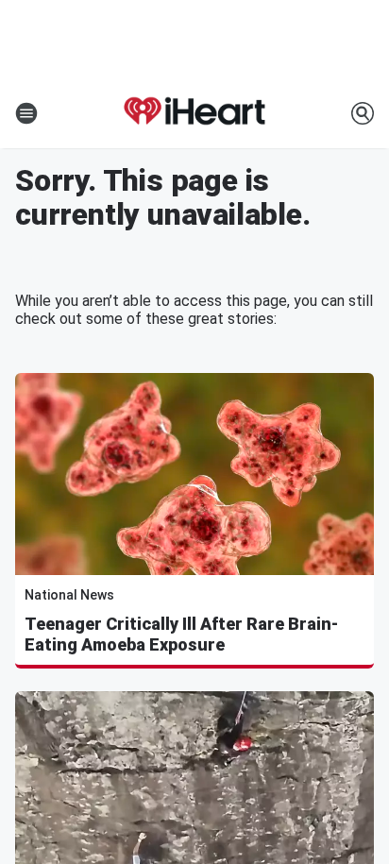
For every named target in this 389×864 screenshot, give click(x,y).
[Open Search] (362, 113)
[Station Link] (194, 113)
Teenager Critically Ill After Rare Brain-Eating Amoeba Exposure (181, 634)
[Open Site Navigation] (26, 113)
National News (69, 594)
